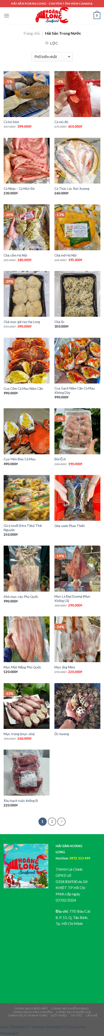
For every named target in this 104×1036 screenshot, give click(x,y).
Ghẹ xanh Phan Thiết (69, 526)
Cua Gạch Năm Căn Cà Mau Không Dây (74, 390)
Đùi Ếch (60, 459)
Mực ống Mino (64, 667)
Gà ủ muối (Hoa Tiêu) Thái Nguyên (23, 528)
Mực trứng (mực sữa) (19, 734)
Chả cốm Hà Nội (15, 255)
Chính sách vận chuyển (33, 1012)
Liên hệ (91, 1015)
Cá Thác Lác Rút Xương (71, 189)
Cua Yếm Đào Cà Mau (20, 459)
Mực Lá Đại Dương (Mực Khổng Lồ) (72, 598)
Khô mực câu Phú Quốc (21, 597)
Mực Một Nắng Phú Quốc (22, 667)
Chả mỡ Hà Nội (65, 255)
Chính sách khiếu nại (73, 1012)
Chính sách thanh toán (28, 1015)
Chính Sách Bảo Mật (31, 1008)
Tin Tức (76, 1015)
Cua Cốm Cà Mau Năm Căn (23, 388)
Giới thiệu (59, 1015)
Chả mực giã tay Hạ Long (22, 322)
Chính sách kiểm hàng (70, 1008)
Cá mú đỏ (61, 122)
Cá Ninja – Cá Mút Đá (19, 189)
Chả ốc (59, 322)
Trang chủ (31, 33)
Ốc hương (61, 734)
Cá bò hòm (11, 122)
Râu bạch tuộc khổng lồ (21, 801)
